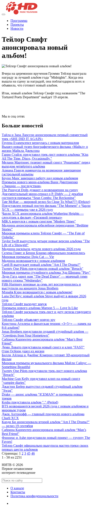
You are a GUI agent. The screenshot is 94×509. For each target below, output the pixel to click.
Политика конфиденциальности (34, 496)
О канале (17, 488)
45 (28, 453)
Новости (16, 28)
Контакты (17, 492)
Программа (18, 21)
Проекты (17, 24)
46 (33, 453)
